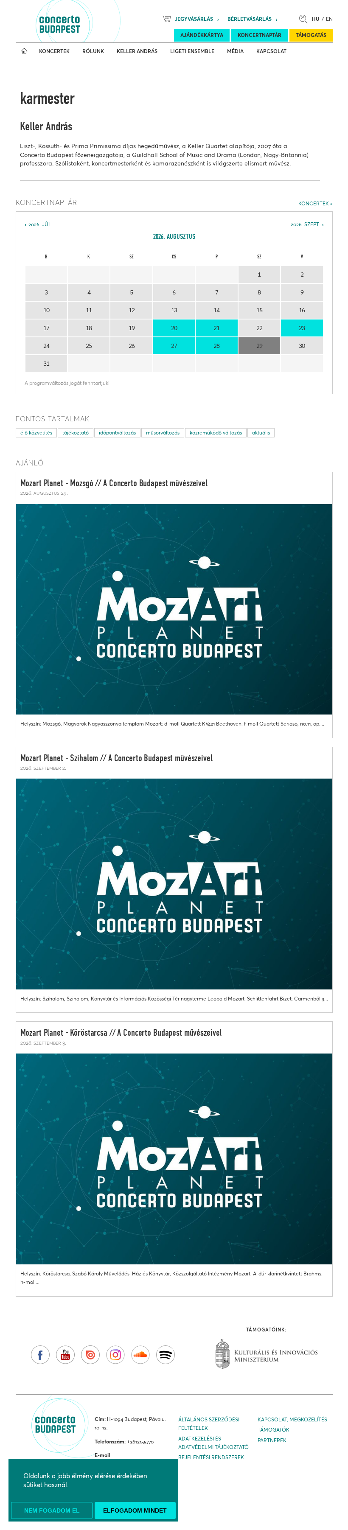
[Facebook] (40, 1354)
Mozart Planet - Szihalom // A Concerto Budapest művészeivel (116, 758)
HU (316, 19)
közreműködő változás (216, 432)
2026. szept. (305, 224)
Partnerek (272, 1440)
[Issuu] (90, 1354)
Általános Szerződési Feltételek (208, 1423)
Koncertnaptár (259, 35)
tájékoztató (75, 432)
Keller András (46, 127)
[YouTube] (65, 1354)
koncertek (313, 203)
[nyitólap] (24, 51)
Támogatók (273, 1429)
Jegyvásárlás (194, 19)
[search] (305, 19)
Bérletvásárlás (249, 19)
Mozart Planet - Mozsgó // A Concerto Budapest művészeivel (114, 483)
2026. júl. (40, 224)
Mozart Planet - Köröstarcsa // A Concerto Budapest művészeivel (121, 1033)
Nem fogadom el (52, 1510)
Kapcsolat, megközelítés (292, 1419)
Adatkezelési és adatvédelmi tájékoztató (213, 1442)
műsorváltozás (163, 432)
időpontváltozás (117, 432)
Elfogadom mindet (135, 1510)
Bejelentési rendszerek (211, 1457)
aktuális (261, 432)
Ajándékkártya (201, 35)
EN (329, 19)
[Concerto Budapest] (89, 21)
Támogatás (311, 35)
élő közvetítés (36, 432)
